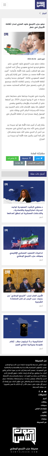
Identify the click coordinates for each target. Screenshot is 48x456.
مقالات (44, 402)
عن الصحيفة (42, 422)
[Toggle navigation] (4, 4)
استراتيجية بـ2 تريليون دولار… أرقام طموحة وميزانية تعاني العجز (26, 343)
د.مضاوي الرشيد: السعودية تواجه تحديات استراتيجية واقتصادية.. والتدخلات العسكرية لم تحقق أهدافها (25, 210)
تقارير (44, 412)
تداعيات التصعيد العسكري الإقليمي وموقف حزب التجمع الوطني (26, 254)
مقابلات (43, 415)
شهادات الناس (41, 409)
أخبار (44, 13)
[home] (41, 4)
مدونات (44, 405)
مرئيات (44, 419)
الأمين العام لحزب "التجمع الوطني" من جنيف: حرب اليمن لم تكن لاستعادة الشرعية (25, 299)
